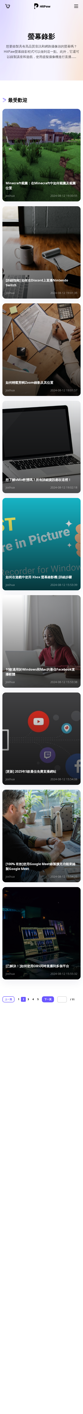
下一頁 (48, 999)
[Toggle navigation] (76, 6)
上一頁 (8, 999)
